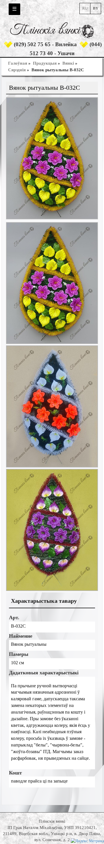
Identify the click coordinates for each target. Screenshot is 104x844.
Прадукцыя (45, 63)
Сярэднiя (17, 70)
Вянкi (68, 63)
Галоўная (17, 63)
